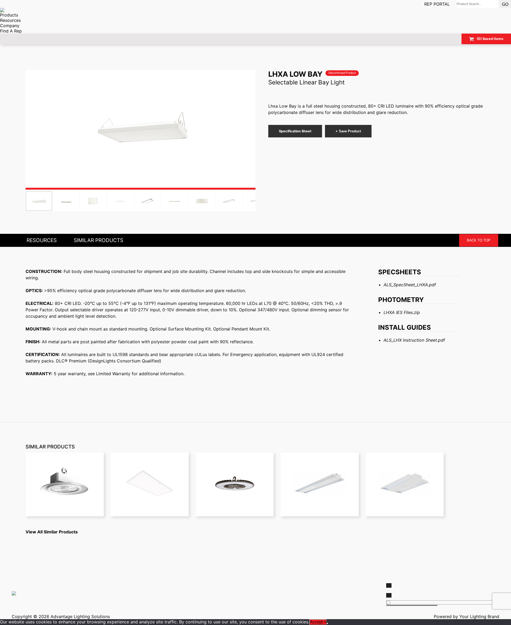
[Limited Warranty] (317, 587)
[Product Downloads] (317, 582)
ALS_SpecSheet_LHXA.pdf (410, 284)
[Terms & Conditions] (317, 590)
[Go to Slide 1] (39, 201)
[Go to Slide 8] (229, 201)
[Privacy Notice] (317, 595)
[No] (327, 623)
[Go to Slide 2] (66, 201)
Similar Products (98, 240)
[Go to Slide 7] (201, 201)
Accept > (318, 622)
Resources (42, 240)
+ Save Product (348, 131)
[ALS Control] (193, 584)
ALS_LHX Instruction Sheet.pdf (414, 340)
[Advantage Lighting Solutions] (193, 582)
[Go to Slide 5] (147, 201)
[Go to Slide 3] (93, 201)
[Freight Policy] (317, 592)
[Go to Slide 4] (120, 201)
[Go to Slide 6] (174, 201)
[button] (141, 130)
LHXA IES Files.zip (402, 312)
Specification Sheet (295, 131)
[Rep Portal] (317, 584)
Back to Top (479, 240)
